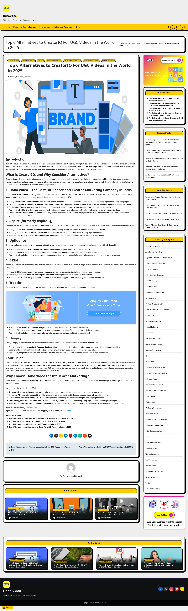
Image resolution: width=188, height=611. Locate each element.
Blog (78, 27)
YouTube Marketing (152, 489)
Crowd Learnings (151, 315)
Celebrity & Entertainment (154, 292)
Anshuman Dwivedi (72, 476)
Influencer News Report (154, 385)
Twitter (147, 483)
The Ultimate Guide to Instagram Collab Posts (162, 219)
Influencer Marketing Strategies (72, 60)
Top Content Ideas (152, 460)
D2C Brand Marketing (153, 321)
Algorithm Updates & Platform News (158, 258)
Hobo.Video (9, 15)
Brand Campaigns (152, 281)
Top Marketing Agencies (108, 60)
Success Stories (151, 448)
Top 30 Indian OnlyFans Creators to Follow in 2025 (163, 213)
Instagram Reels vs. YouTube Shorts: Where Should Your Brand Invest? (70, 514)
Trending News (150, 477)
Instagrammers (151, 396)
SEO (147, 437)
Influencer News (151, 379)
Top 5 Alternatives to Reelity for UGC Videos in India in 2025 (35, 424)
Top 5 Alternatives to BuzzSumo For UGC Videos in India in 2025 (37, 421)
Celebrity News (151, 298)
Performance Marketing (154, 425)
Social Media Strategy (153, 442)
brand (13, 77)
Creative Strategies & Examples (157, 310)
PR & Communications (153, 431)
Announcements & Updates (155, 263)
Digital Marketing (151, 327)
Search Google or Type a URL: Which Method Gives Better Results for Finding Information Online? (24, 513)
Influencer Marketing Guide (54, 60)
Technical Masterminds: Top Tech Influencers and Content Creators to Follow (159, 565)
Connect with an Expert (104, 313)
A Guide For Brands (135, 43)
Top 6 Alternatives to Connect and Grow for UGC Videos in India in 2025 (40, 427)
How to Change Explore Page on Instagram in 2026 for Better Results (116, 566)
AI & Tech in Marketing (153, 252)
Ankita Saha (15, 517)
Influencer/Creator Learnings (91, 60)
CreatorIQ (20, 77)
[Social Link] (160, 588)
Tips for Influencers (152, 454)
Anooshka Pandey (61, 517)
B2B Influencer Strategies (154, 275)
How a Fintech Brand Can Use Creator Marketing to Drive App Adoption (113, 514)
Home (7, 27)
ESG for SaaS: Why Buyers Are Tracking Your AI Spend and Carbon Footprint (71, 566)
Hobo (147, 356)
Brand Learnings (151, 287)
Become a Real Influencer (24, 27)
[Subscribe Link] (176, 27)
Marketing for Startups (153, 408)
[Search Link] (170, 27)
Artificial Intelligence (152, 269)
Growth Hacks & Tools (153, 344)
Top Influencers (151, 466)
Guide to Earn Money (153, 350)
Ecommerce (149, 333)
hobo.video (30, 77)
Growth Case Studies (153, 339)
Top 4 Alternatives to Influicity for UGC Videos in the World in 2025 (105, 447)
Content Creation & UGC (28, 60)
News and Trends (151, 414)
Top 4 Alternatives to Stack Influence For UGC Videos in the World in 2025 (41, 419)
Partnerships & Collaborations (156, 419)
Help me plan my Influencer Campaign (55, 27)
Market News (150, 402)
